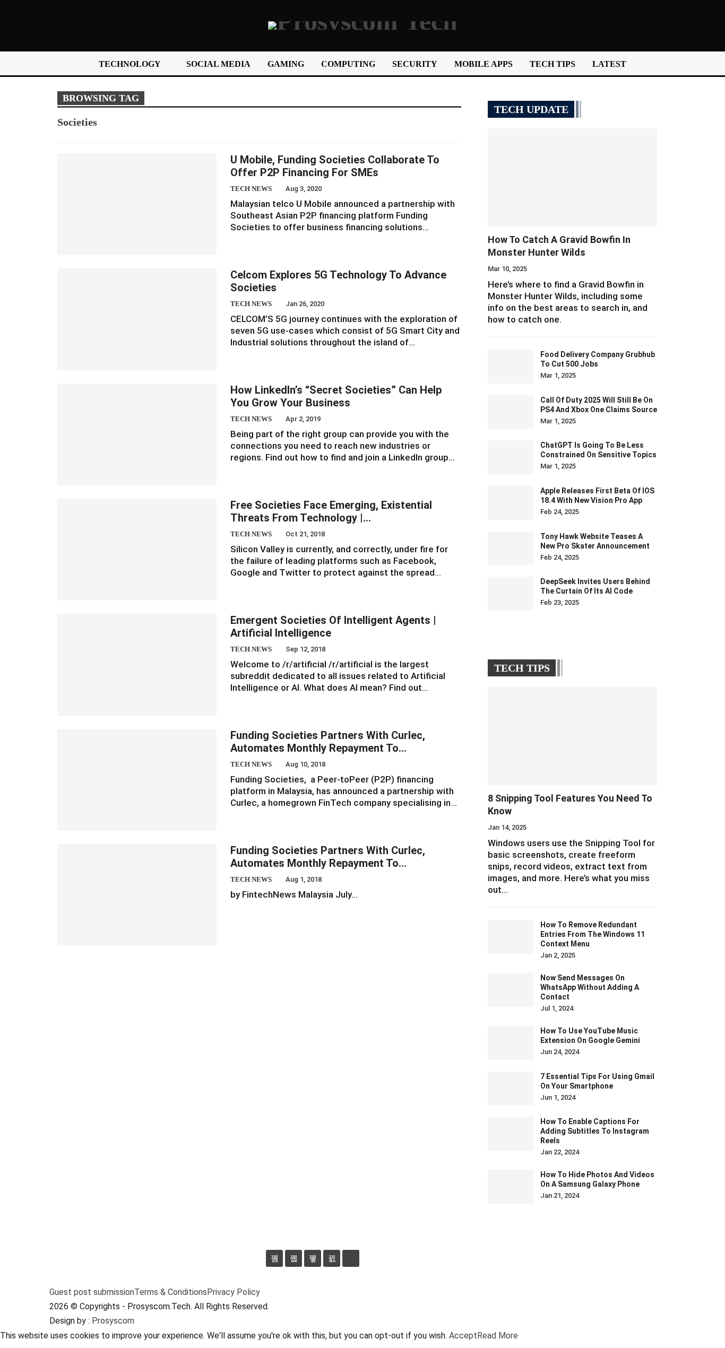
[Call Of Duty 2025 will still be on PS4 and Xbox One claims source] (510, 412)
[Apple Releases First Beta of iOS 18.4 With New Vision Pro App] (510, 503)
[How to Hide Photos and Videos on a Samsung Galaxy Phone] (510, 1187)
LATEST (609, 63)
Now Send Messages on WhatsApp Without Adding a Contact (589, 987)
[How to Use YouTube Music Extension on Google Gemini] (510, 1043)
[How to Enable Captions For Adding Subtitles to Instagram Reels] (510, 1134)
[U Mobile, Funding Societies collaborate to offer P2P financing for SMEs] (137, 204)
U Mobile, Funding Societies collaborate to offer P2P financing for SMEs (334, 166)
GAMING (285, 63)
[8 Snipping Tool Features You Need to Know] (572, 736)
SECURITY (414, 63)
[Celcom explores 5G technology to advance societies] (137, 319)
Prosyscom (113, 1321)
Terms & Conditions (170, 1292)
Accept (463, 1335)
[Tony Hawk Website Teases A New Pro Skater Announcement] (510, 549)
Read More (497, 1335)
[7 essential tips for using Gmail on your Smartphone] (510, 1089)
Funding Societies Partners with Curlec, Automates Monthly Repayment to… (327, 741)
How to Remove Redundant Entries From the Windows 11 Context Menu (592, 934)
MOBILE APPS (483, 63)
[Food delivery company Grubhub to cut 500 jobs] (510, 367)
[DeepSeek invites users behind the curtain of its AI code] (510, 594)
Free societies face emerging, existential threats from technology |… (331, 511)
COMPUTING (348, 63)
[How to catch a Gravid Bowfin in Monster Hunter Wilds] (572, 177)
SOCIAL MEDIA (218, 63)
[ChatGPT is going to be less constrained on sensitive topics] (510, 457)
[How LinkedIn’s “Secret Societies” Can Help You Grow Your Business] (137, 434)
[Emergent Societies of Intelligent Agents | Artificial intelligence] (137, 665)
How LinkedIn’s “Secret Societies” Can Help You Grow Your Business (336, 396)
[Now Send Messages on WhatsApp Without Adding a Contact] (510, 990)
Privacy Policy (233, 1292)
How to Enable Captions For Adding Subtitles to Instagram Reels (594, 1131)
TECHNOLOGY (130, 63)
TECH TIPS (552, 63)
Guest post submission (91, 1292)
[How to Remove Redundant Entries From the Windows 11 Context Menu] (510, 937)
